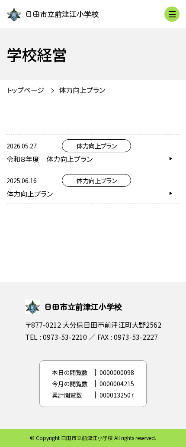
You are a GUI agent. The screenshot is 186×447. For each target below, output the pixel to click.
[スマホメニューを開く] (172, 14)
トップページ (25, 90)
